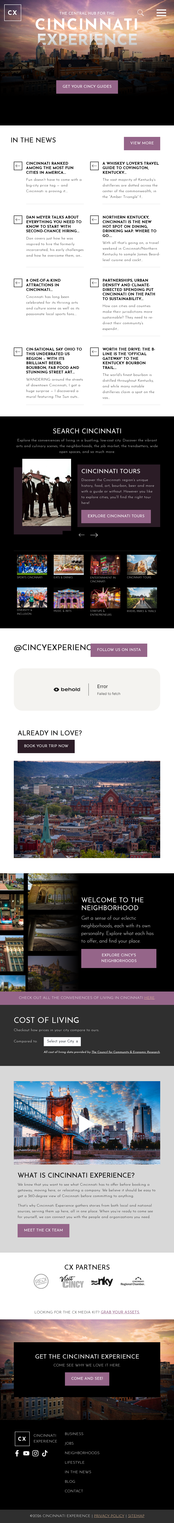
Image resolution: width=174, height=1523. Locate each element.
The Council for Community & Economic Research (125, 1052)
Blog (70, 1482)
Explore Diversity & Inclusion (119, 519)
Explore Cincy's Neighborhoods (119, 958)
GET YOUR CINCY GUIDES (87, 87)
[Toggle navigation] (161, 12)
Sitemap (136, 1516)
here (149, 998)
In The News (78, 1472)
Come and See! (87, 1379)
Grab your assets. (120, 1312)
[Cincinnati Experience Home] (12, 12)
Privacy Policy (109, 1516)
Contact (74, 1491)
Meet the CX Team (43, 1230)
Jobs (69, 1444)
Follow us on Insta (119, 650)
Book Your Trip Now (46, 746)
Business (74, 1434)
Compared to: (25, 1041)
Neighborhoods (82, 1453)
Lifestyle (75, 1463)
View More (142, 143)
